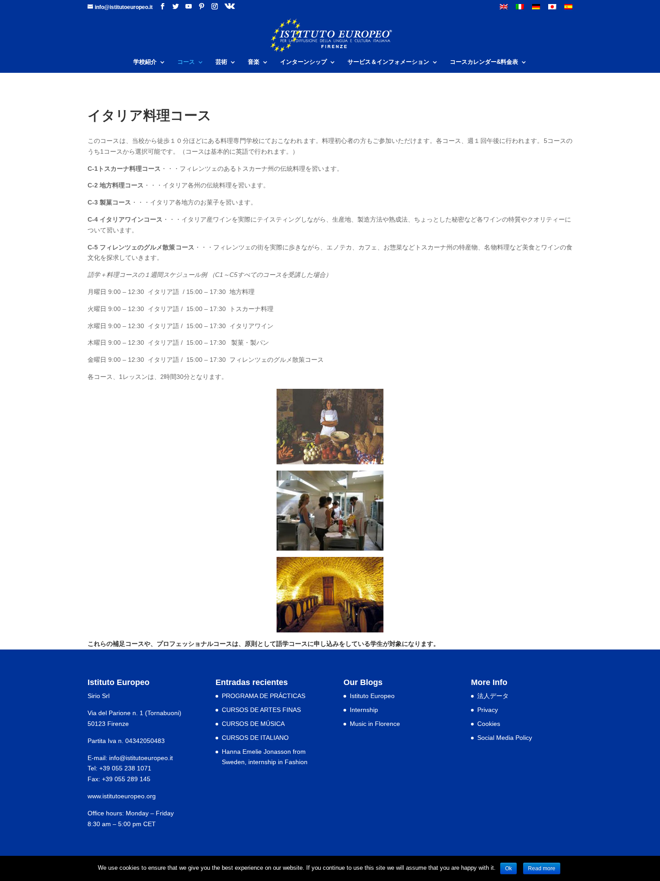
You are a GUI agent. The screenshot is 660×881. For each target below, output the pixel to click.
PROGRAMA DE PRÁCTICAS (263, 695)
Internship (364, 709)
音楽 (254, 62)
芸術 (221, 62)
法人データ (493, 695)
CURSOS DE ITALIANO (255, 737)
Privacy (487, 709)
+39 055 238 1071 (125, 768)
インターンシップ (303, 62)
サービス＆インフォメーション (388, 62)
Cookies (488, 723)
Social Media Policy (504, 737)
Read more (541, 868)
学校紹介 (145, 62)
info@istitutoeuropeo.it (141, 757)
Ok (508, 868)
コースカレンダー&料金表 (484, 62)
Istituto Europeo (372, 695)
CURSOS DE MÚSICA (253, 723)
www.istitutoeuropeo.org (122, 796)
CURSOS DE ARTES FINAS (261, 709)
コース (186, 62)
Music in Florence (375, 723)
